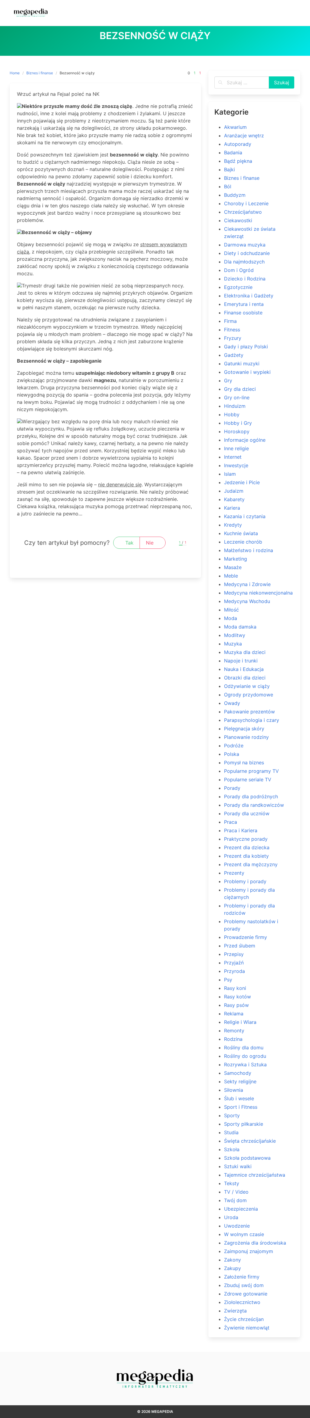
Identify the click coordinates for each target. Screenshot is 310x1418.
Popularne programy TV (251, 771)
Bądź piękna (238, 161)
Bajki (229, 169)
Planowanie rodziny (246, 737)
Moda (230, 618)
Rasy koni (235, 988)
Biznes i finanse (39, 73)
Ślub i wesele (239, 1098)
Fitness (232, 330)
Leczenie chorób (243, 542)
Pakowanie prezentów (249, 712)
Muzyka (233, 644)
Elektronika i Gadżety (248, 296)
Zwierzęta (235, 1311)
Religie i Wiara (240, 1022)
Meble (231, 576)
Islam (230, 474)
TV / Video (236, 1192)
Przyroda (234, 971)
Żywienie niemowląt (246, 1328)
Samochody (237, 1073)
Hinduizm (235, 406)
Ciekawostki (238, 220)
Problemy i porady (245, 881)
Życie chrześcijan (244, 1319)
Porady (232, 788)
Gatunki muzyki (241, 363)
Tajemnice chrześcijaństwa (254, 1175)
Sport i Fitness (240, 1107)
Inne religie (236, 448)
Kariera (232, 508)
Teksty (231, 1183)
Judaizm (233, 491)
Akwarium (235, 127)
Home (15, 73)
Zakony (232, 1260)
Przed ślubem (239, 946)
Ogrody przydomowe (248, 695)
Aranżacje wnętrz (244, 135)
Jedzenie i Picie (242, 482)
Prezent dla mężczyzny (251, 864)
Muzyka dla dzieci (244, 652)
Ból (227, 186)
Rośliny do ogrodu (245, 1056)
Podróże (233, 746)
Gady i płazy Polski (246, 347)
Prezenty (234, 873)
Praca (230, 822)
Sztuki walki (238, 1166)
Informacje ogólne (244, 440)
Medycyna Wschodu (247, 601)
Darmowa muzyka (244, 245)
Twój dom (235, 1200)
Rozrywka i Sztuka (245, 1064)
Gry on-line (236, 397)
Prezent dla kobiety (246, 856)
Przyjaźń (234, 963)
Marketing (235, 559)
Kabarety (234, 499)
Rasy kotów (237, 997)
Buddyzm (235, 195)
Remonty (234, 1030)
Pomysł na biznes (244, 762)
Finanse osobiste (243, 313)
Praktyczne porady (246, 839)
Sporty (232, 1115)
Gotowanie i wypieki (247, 372)
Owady (232, 703)
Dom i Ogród (239, 270)
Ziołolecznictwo (242, 1302)
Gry (228, 380)
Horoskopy (236, 431)
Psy (228, 980)
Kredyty (233, 525)
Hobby (231, 414)
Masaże (233, 567)
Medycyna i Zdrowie (247, 584)
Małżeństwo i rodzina (248, 550)
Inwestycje (236, 465)
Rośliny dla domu (243, 1047)
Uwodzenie (237, 1226)
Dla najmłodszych (244, 262)
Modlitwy (234, 635)
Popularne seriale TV (247, 779)
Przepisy (234, 954)
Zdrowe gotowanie (245, 1294)
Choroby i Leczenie (246, 203)
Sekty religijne (240, 1081)
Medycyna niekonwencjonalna (258, 593)
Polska (231, 754)
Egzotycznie (238, 287)
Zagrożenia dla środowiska (255, 1243)
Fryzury (232, 338)
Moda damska (240, 627)
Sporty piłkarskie (243, 1124)
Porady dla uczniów (246, 813)
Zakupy (232, 1268)
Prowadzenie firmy (245, 937)
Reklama (233, 1014)
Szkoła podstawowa (247, 1158)
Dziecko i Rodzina (244, 279)
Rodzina (233, 1039)
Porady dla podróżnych (251, 796)
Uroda (231, 1217)
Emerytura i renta (244, 304)
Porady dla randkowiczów (254, 805)
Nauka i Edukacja (244, 669)
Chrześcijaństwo (243, 212)
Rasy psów (236, 1005)
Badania (233, 152)
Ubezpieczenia (241, 1209)
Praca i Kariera (240, 830)
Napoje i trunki (241, 661)
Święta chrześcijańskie (250, 1141)
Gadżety (233, 355)
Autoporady (237, 144)
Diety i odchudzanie (247, 253)
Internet (233, 457)
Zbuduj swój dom (244, 1285)
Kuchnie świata (241, 533)
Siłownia (233, 1090)
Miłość (231, 610)
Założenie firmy (241, 1277)
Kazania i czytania (244, 516)
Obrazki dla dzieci (244, 678)
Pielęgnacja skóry (244, 729)
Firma (230, 321)
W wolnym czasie (244, 1234)
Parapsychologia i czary (251, 720)
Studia (231, 1132)
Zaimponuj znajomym (248, 1251)
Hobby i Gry (238, 423)
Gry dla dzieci (240, 389)
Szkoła (231, 1149)
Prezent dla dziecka (246, 847)
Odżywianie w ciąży (247, 686)
